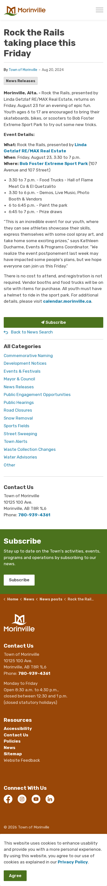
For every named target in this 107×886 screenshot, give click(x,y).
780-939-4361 (34, 514)
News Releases (20, 81)
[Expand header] (99, 10)
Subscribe (55, 322)
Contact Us (16, 734)
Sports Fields (16, 425)
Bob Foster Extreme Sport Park (54, 163)
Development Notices (25, 363)
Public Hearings (19, 402)
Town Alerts (15, 441)
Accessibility (18, 728)
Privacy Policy (73, 861)
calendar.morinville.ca (67, 301)
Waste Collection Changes (30, 449)
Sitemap (13, 753)
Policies (12, 741)
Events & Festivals (22, 371)
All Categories (22, 346)
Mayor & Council (19, 378)
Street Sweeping (20, 433)
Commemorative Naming (28, 355)
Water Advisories (20, 457)
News (9, 747)
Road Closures (18, 410)
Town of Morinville (23, 70)
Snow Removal (18, 418)
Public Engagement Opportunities (37, 394)
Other (9, 464)
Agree (15, 875)
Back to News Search (32, 331)
